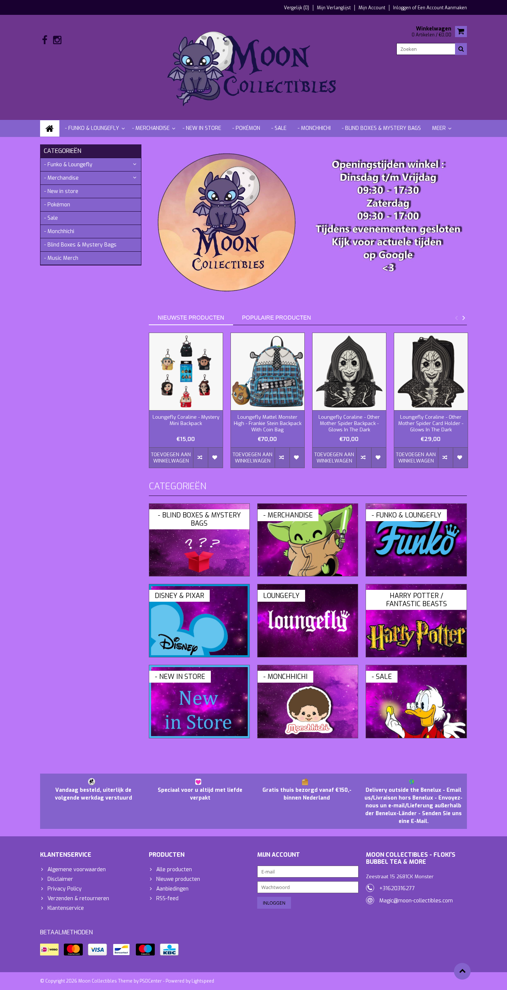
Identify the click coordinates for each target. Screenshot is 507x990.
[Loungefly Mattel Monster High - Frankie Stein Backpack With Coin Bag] (267, 372)
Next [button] (463, 317)
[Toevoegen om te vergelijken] (200, 458)
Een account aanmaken (442, 8)
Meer (439, 128)
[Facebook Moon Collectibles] (44, 40)
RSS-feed (167, 898)
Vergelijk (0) (296, 8)
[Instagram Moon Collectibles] (57, 40)
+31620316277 (397, 888)
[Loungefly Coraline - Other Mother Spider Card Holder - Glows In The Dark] (431, 372)
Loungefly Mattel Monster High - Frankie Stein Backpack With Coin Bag (267, 423)
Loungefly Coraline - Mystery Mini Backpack (186, 420)
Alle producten (174, 869)
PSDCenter (151, 981)
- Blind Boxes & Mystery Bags (381, 128)
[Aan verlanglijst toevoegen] (215, 458)
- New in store (202, 128)
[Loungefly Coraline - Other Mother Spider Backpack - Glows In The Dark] (349, 372)
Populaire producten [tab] (276, 317)
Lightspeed (203, 981)
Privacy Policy (65, 888)
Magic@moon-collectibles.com (416, 900)
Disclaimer (60, 879)
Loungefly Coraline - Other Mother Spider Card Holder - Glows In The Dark (430, 423)
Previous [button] (456, 317)
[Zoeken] (461, 49)
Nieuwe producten (178, 879)
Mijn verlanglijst (334, 8)
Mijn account (372, 8)
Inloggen (402, 8)
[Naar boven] (462, 971)
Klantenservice (66, 908)
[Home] (49, 128)
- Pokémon (246, 128)
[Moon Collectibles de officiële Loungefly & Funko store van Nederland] (253, 67)
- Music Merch (61, 258)
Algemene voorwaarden (77, 869)
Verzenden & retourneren (78, 898)
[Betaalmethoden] (49, 949)
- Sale (279, 128)
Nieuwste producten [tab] (191, 317)
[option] (186, 404)
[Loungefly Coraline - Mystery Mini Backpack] (186, 372)
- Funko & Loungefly (92, 128)
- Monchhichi (314, 128)
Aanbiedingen (172, 888)
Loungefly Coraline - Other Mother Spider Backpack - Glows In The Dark (349, 423)
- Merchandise (151, 128)
